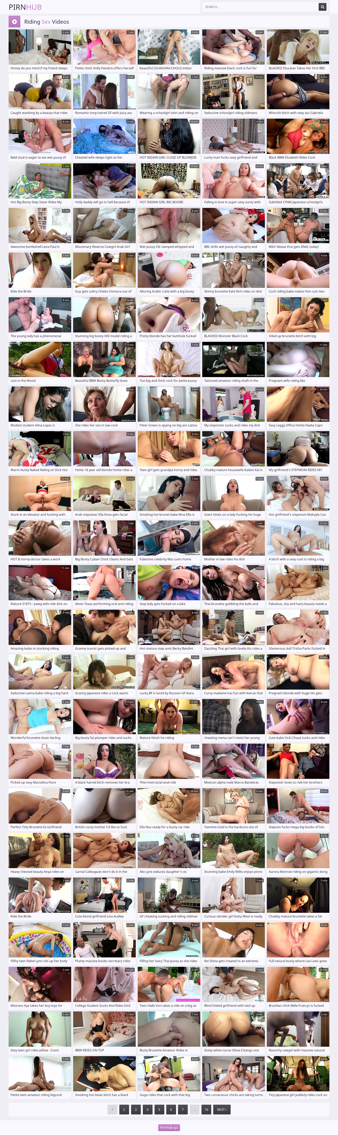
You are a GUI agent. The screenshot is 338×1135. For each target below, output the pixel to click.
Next (221, 1109)
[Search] (322, 7)
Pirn (25, 7)
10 (206, 1109)
